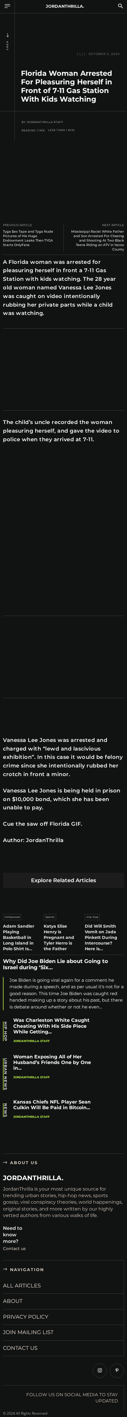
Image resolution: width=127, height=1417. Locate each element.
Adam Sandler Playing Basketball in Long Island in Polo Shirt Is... (18, 937)
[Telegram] (92, 863)
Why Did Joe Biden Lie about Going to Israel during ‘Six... (55, 964)
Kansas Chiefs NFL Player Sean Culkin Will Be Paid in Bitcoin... (52, 1104)
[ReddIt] (64, 863)
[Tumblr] (78, 863)
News (7, 46)
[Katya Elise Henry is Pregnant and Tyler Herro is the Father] (63, 900)
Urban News (5, 1074)
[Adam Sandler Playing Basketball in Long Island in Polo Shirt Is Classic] (22, 900)
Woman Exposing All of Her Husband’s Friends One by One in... (52, 1062)
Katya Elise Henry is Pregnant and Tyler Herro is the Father (59, 937)
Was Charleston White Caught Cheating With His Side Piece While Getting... (51, 1025)
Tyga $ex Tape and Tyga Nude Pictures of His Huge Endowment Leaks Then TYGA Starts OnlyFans (28, 238)
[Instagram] (100, 1371)
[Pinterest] (37, 863)
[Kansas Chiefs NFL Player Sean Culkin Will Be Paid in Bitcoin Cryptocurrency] (111, 1114)
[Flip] (106, 863)
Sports (50, 916)
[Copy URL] (120, 863)
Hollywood (12, 916)
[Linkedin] (51, 863)
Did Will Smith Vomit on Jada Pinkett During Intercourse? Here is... (101, 937)
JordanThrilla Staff (45, 122)
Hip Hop (92, 916)
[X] (23, 863)
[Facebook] (9, 863)
